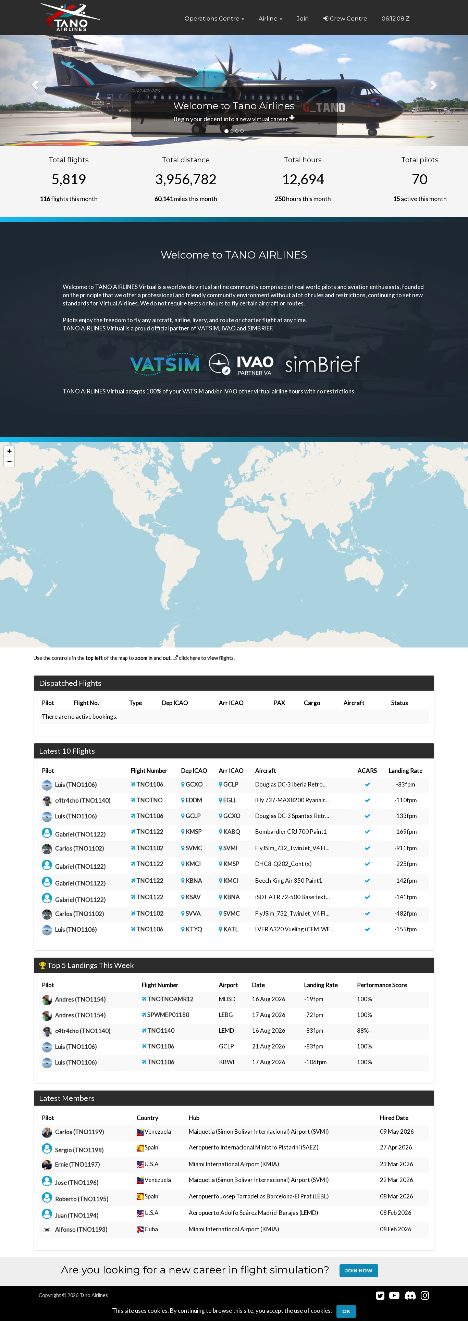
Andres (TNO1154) (80, 999)
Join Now (358, 1271)
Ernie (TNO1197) (77, 1164)
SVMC (194, 848)
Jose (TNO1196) (77, 1182)
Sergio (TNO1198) (79, 1150)
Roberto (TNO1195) (82, 1199)
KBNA (194, 880)
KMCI (193, 863)
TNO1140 (160, 1030)
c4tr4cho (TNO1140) (83, 800)
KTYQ (194, 929)
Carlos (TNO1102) (79, 848)
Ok (346, 1311)
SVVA (193, 913)
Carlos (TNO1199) (79, 1132)
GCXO (194, 784)
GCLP (230, 784)
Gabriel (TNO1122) (80, 834)
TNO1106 (149, 784)
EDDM (194, 800)
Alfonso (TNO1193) (81, 1229)
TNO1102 (149, 848)
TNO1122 (149, 831)
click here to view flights (206, 658)
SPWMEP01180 (168, 1014)
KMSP (194, 831)
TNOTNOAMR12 (170, 999)
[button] (214, 18)
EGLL (229, 800)
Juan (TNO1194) (77, 1215)
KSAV (193, 897)
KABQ (231, 831)
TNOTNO (149, 800)
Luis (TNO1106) (76, 784)
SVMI (230, 848)
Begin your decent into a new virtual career (231, 119)
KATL (230, 929)
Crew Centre (348, 18)
